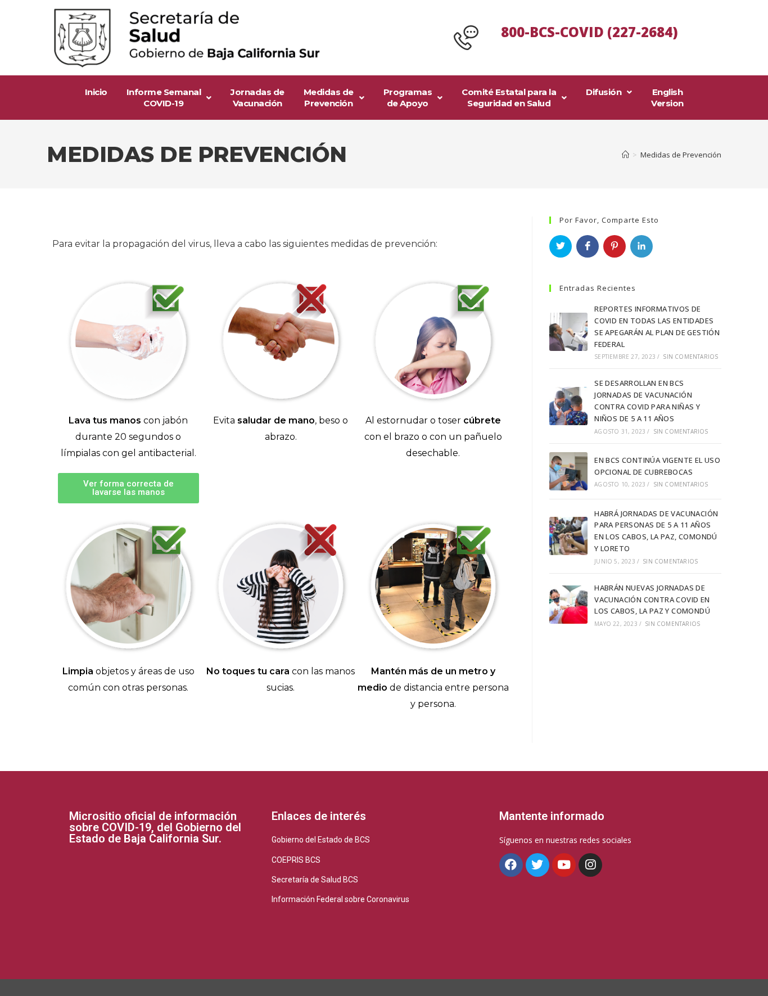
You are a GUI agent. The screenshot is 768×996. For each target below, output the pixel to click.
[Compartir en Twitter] (560, 246)
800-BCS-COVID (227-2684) (589, 31)
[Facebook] (511, 865)
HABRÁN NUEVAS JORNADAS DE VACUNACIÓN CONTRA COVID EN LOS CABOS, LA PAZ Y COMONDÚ (652, 599)
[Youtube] (564, 865)
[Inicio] (625, 155)
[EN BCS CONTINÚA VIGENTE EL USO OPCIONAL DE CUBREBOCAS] (568, 471)
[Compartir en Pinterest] (614, 246)
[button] (128, 488)
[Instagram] (590, 865)
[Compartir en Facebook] (587, 246)
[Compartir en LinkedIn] (641, 246)
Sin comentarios (690, 356)
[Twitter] (537, 865)
